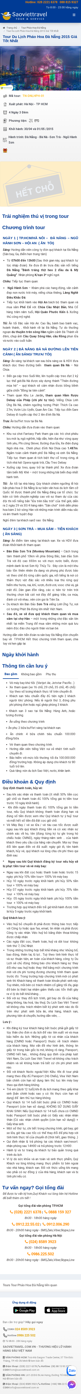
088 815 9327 (69, 2)
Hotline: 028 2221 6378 (41, 2)
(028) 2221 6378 (27, 1212)
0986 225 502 (26, 1335)
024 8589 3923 (25, 1329)
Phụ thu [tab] (51, 674)
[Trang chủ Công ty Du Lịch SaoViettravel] (30, 15)
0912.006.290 (57, 1224)
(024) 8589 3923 (42, 1242)
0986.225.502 (42, 1254)
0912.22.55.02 (27, 1224)
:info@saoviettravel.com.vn (21, 1387)
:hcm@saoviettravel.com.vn (21, 1369)
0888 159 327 (59, 1212)
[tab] (11, 674)
